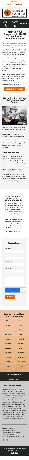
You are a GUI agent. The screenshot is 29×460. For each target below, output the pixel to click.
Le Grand (8, 352)
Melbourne (8, 357)
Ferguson (8, 334)
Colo (21, 325)
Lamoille (8, 348)
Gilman (8, 339)
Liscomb (21, 352)
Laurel (21, 348)
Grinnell (8, 343)
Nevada (8, 362)
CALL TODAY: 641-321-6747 (13, 231)
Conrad (8, 330)
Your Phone (8, 261)
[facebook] (3, 440)
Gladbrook (21, 339)
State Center (21, 362)
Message (7, 275)
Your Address (9, 268)
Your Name (8, 248)
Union (21, 366)
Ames (21, 321)
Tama (8, 366)
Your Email (8, 255)
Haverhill (21, 343)
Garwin (21, 334)
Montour (21, 357)
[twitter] (7, 440)
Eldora (21, 330)
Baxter (8, 325)
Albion (8, 321)
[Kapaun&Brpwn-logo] (14, 9)
